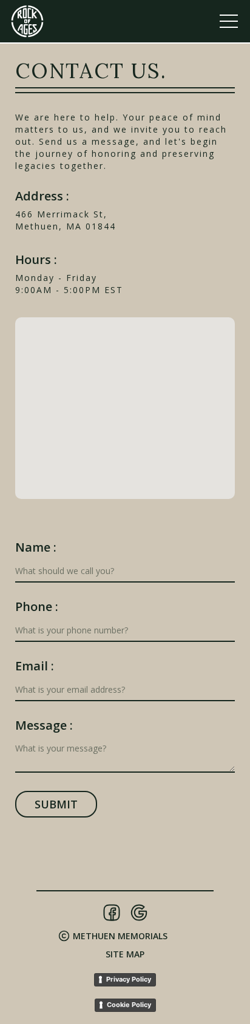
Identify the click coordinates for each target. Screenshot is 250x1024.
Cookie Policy (129, 1004)
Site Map (125, 954)
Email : (34, 666)
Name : (35, 547)
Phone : (36, 607)
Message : (44, 725)
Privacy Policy (128, 979)
